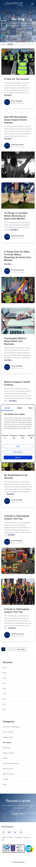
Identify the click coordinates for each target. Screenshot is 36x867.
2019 (4, 694)
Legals (3, 837)
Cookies (10, 837)
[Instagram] (21, 832)
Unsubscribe (18, 837)
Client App (6, 748)
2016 (4, 709)
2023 (4, 673)
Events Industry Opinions (11, 763)
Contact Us (27, 837)
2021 (4, 683)
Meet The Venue (8, 774)
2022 (4, 678)
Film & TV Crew (8, 732)
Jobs (3, 840)
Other (4, 784)
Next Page (21, 649)
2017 (4, 704)
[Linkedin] (15, 832)
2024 (4, 667)
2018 (4, 699)
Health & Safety (8, 737)
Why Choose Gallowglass (11, 727)
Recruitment (7, 742)
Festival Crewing (8, 753)
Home (3, 44)
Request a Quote (18, 814)
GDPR (5, 758)
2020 (4, 688)
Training (5, 779)
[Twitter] (9, 832)
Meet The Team (8, 769)
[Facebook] (3, 832)
